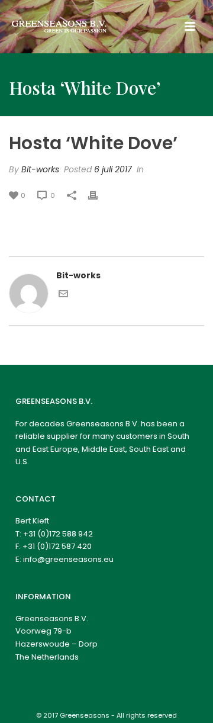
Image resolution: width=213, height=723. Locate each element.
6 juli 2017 (113, 169)
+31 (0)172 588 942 (58, 533)
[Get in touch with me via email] (63, 295)
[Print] (98, 195)
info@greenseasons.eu (68, 559)
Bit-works (40, 169)
